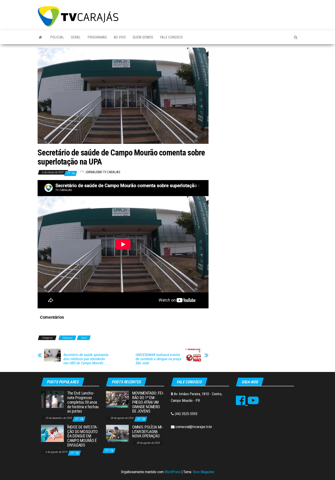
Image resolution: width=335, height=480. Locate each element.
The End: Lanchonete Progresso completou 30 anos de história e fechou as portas (83, 402)
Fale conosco (171, 37)
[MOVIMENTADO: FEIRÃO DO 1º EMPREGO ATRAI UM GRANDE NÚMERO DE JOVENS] (117, 399)
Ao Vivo (120, 37)
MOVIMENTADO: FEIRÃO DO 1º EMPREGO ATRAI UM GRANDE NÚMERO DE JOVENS (148, 402)
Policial (57, 37)
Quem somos (143, 37)
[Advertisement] (256, 82)
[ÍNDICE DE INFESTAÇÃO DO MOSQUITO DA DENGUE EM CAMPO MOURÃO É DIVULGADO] (52, 433)
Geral (76, 37)
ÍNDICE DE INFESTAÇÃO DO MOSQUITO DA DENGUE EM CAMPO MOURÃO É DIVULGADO (82, 436)
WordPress (172, 472)
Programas (97, 37)
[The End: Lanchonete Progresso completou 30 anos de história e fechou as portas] (52, 399)
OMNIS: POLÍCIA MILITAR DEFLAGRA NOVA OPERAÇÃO (147, 432)
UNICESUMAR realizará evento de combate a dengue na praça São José (158, 359)
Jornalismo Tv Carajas (102, 172)
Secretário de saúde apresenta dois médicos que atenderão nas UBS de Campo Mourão (85, 359)
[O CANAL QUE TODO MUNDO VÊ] (40, 37)
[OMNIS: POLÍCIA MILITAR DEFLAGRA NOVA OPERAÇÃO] (117, 433)
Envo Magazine (203, 472)
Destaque (67, 337)
